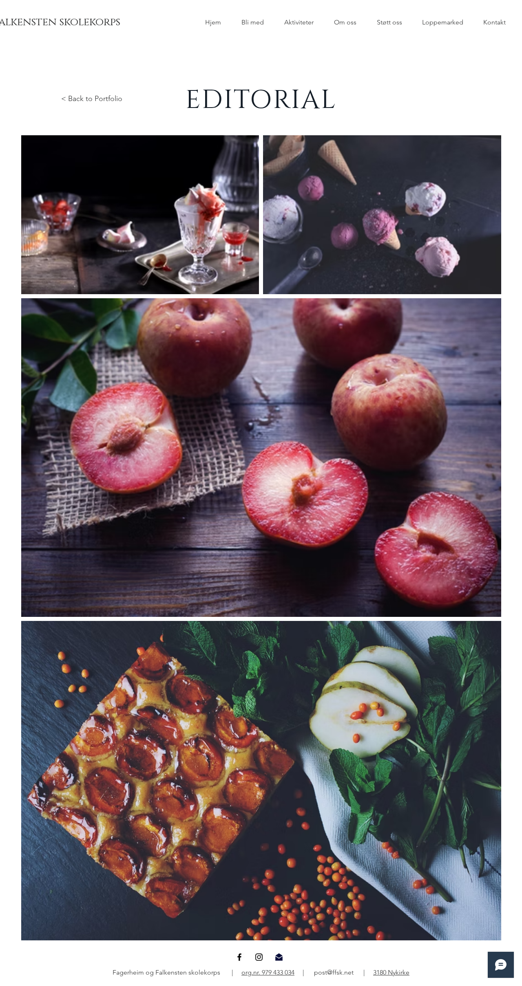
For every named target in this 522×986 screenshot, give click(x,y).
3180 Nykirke (391, 972)
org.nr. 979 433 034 (267, 972)
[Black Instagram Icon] (259, 957)
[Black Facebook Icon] (239, 957)
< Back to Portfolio (91, 98)
